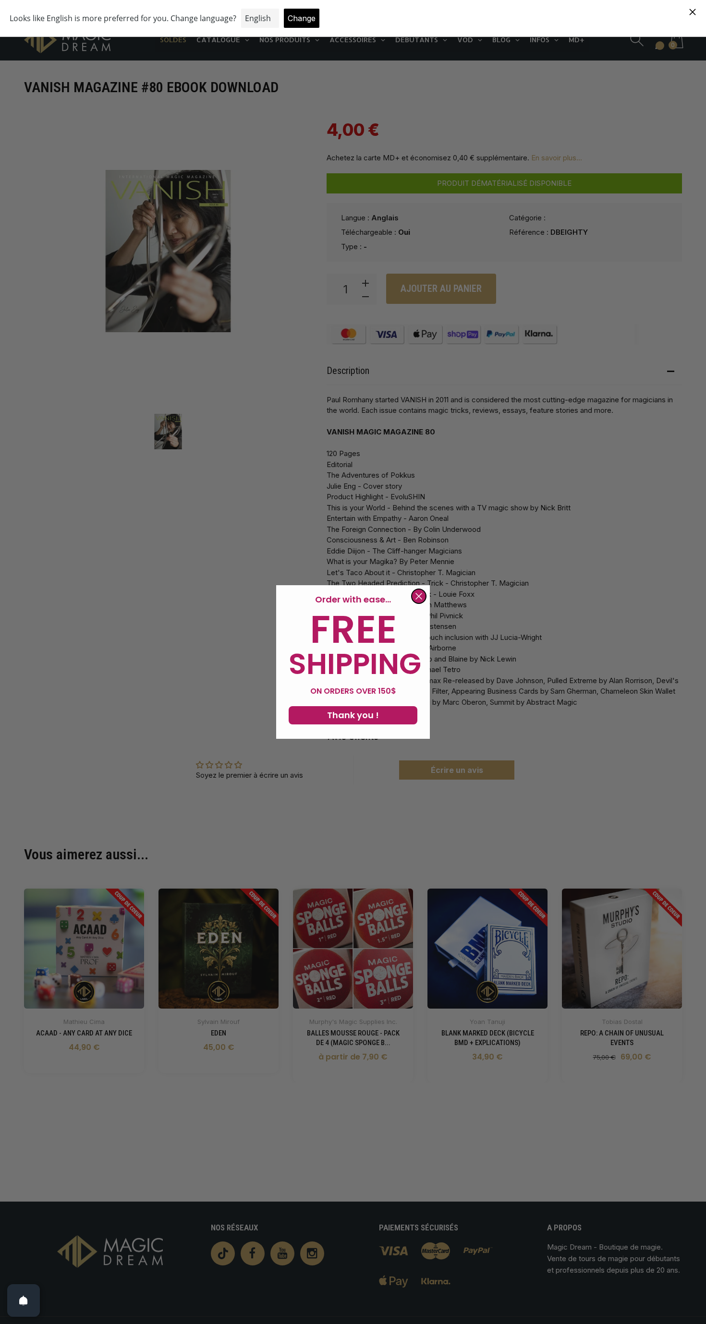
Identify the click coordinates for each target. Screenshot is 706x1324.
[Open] (23, 1300)
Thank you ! (353, 715)
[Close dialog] (419, 596)
